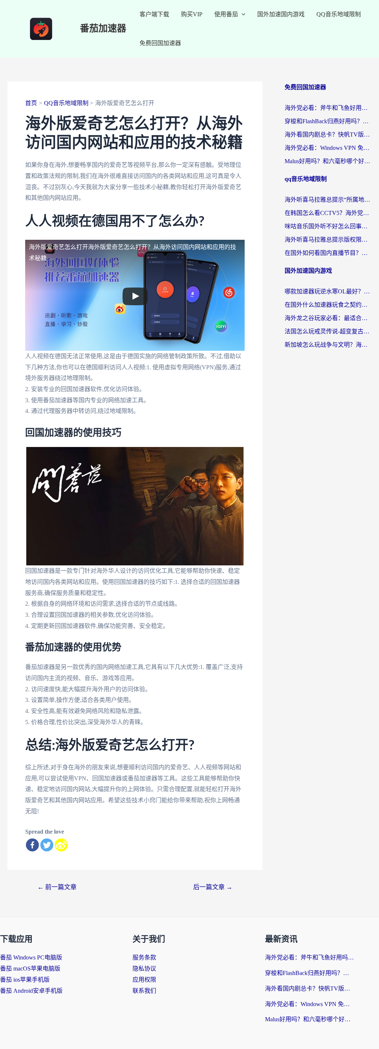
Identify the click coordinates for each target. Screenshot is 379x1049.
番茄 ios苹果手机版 (25, 979)
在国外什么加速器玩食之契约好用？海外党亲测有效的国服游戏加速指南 (328, 305)
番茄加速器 (103, 28)
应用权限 (144, 979)
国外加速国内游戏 (281, 14)
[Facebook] (32, 844)
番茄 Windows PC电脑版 (31, 957)
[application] (241, 14)
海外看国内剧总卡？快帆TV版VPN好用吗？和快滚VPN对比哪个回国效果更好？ (328, 134)
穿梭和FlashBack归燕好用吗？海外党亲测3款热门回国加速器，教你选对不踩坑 (328, 121)
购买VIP (191, 14)
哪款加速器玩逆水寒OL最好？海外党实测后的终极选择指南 (328, 291)
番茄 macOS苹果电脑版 (30, 968)
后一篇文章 (212, 887)
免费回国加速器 (160, 43)
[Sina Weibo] (61, 844)
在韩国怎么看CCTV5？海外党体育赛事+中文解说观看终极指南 (328, 213)
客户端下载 (154, 14)
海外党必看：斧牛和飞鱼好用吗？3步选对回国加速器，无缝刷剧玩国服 (328, 108)
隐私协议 (144, 968)
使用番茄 (226, 14)
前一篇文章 (57, 887)
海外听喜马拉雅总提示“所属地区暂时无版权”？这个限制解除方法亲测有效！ (328, 199)
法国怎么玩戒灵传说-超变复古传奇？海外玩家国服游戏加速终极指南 (328, 331)
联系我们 (144, 991)
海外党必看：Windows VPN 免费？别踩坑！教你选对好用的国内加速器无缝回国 (328, 148)
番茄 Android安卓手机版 (31, 991)
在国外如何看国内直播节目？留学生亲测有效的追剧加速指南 (328, 253)
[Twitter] (46, 844)
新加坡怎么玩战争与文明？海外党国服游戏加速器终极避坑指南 (328, 345)
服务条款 (144, 957)
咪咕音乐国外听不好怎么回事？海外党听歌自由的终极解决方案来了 (328, 226)
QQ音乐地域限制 (338, 14)
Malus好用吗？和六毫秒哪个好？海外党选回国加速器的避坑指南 (328, 161)
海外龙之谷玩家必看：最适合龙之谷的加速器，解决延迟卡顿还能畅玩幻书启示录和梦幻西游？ (328, 318)
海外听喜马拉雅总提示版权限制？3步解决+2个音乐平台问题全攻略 (328, 239)
